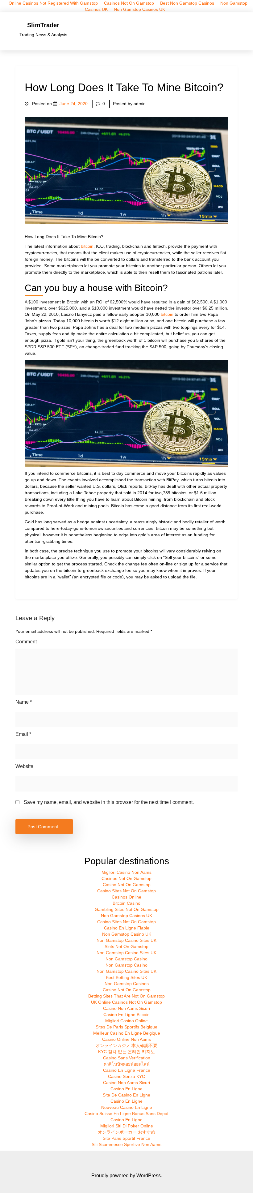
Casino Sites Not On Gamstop (126, 890)
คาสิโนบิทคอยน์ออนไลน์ (127, 1064)
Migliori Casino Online (126, 1020)
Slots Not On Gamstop (126, 946)
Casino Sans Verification (126, 1057)
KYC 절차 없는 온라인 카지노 (126, 1051)
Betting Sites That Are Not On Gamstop (126, 995)
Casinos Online (126, 897)
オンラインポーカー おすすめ (126, 1132)
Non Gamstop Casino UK (126, 934)
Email (23, 734)
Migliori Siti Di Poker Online (126, 1125)
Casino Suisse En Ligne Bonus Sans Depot (126, 1113)
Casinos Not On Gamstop (126, 878)
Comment (26, 641)
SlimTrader (43, 25)
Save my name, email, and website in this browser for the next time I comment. (109, 802)
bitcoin (87, 246)
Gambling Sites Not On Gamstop (127, 909)
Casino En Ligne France (126, 1070)
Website (24, 766)
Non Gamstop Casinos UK (139, 9)
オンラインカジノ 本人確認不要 (126, 1045)
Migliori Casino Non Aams (126, 872)
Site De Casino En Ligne (126, 1094)
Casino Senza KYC (126, 1076)
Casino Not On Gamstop (127, 884)
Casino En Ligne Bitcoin (126, 1014)
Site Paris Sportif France (126, 1138)
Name (23, 702)
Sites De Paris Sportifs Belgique (126, 1026)
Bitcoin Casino (126, 903)
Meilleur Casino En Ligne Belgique (126, 1033)
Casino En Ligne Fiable (126, 927)
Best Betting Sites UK (126, 977)
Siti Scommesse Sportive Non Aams (126, 1144)
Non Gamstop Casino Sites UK (126, 940)
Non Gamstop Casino (126, 958)
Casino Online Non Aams (126, 1039)
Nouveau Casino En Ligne (126, 1107)
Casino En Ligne (126, 1088)
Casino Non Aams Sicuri (126, 1008)
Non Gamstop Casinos (127, 983)
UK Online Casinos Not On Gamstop (126, 1002)
